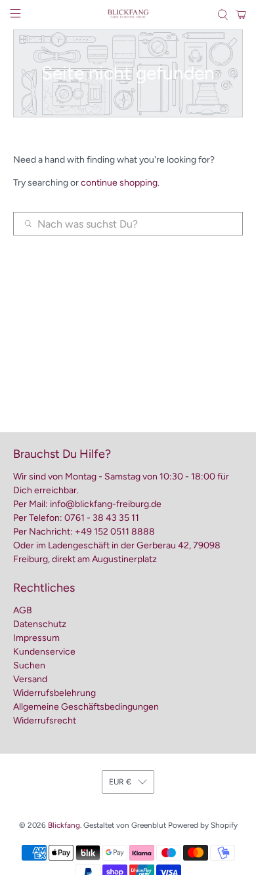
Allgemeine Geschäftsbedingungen (86, 706)
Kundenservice (44, 651)
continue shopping (119, 182)
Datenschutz (39, 624)
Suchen (29, 665)
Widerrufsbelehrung (54, 693)
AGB (22, 610)
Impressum (36, 637)
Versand (30, 679)
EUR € (120, 781)
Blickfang (64, 825)
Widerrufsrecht (44, 720)
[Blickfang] (128, 15)
